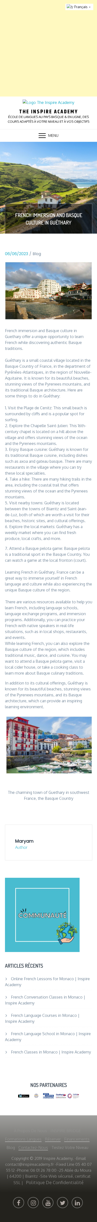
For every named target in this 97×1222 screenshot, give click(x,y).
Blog (37, 254)
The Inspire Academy (48, 112)
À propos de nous (30, 1130)
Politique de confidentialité (55, 1182)
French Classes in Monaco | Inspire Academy (51, 1052)
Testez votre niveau (69, 1147)
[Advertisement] (48, 48)
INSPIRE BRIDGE (65, 1130)
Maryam (24, 841)
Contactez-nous (33, 1147)
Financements (77, 1139)
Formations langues (23, 1139)
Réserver (53, 1139)
